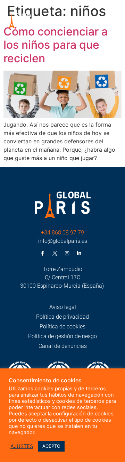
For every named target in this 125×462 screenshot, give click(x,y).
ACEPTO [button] (51, 446)
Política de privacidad (62, 316)
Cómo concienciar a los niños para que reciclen (55, 45)
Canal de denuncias (63, 346)
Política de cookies (62, 326)
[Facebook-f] (43, 253)
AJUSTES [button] (21, 446)
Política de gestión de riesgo (62, 336)
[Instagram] (67, 253)
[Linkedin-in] (79, 253)
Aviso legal (62, 307)
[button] (114, 21)
